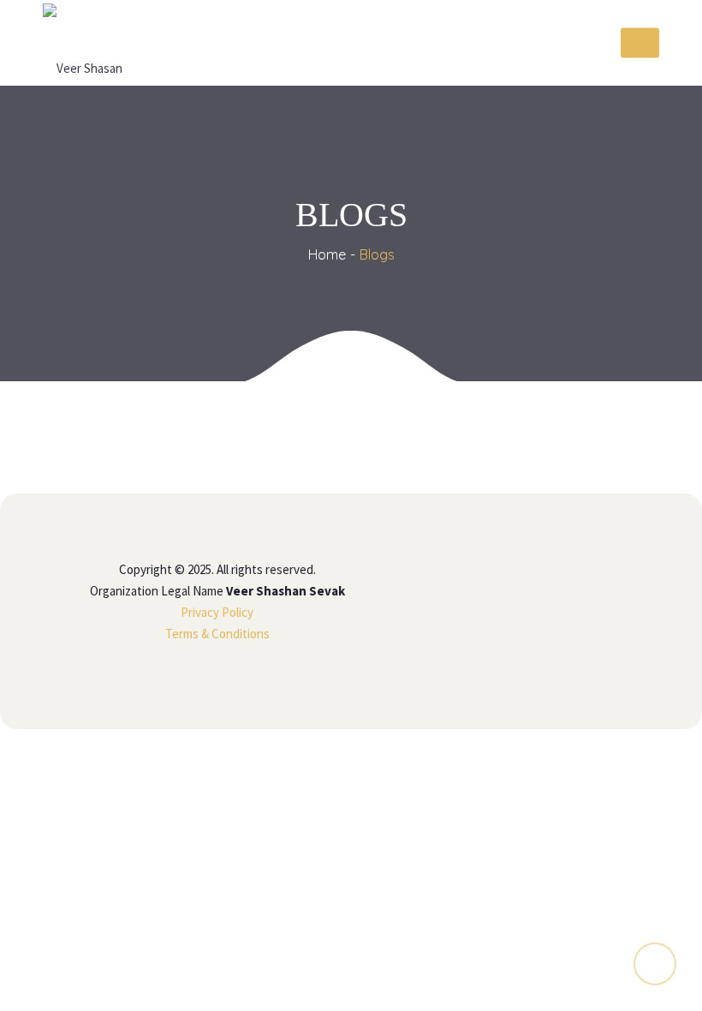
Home (327, 254)
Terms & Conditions (217, 633)
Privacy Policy (217, 612)
